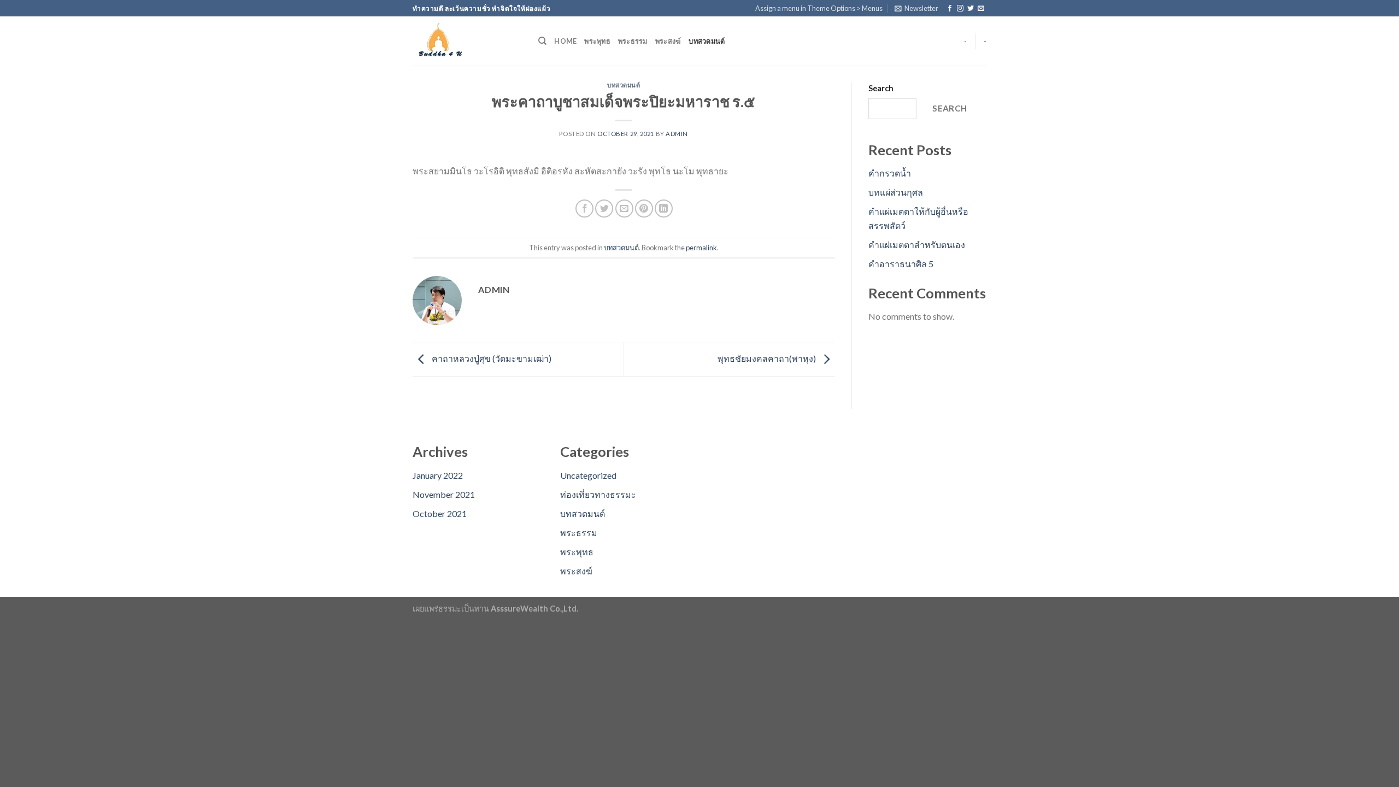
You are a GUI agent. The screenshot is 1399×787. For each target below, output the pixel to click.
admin (677, 133)
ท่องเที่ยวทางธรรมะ (598, 494)
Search (881, 88)
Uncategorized (588, 475)
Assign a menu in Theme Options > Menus (819, 8)
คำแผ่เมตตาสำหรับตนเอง (916, 244)
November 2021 (444, 494)
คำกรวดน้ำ (889, 173)
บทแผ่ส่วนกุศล (895, 192)
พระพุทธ (597, 41)
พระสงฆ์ (668, 41)
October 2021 (440, 513)
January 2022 (438, 475)
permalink (701, 247)
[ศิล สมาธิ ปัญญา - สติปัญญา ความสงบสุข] (467, 41)
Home (565, 41)
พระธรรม (633, 41)
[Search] (542, 41)
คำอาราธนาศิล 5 (900, 264)
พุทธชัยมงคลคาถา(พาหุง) (768, 358)
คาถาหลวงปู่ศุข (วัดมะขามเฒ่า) (490, 358)
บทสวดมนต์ (707, 41)
